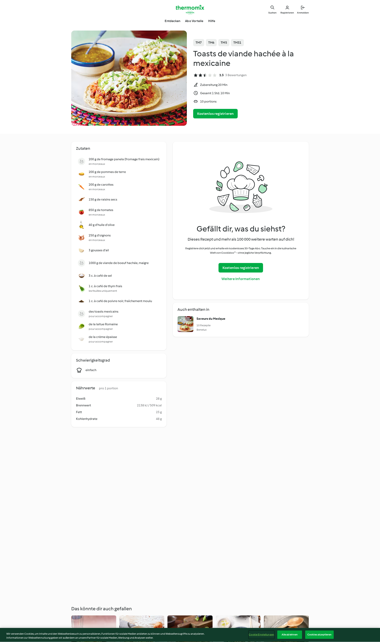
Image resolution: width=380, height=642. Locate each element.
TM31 (237, 42)
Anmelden (303, 12)
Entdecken (172, 21)
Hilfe (211, 21)
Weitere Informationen (240, 279)
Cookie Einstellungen (261, 634)
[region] (190, 635)
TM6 (211, 42)
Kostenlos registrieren (215, 113)
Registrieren (287, 12)
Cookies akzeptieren (319, 634)
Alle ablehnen (290, 634)
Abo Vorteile (194, 21)
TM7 (199, 42)
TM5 (224, 42)
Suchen (272, 12)
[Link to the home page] (190, 9)
